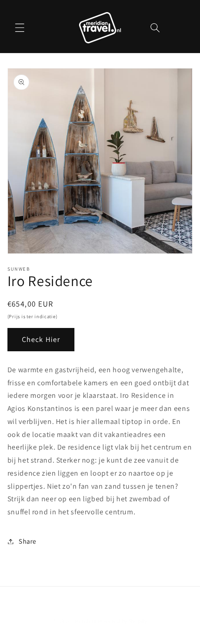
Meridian (85, 620)
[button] (19, 27)
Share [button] (27, 541)
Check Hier (41, 339)
